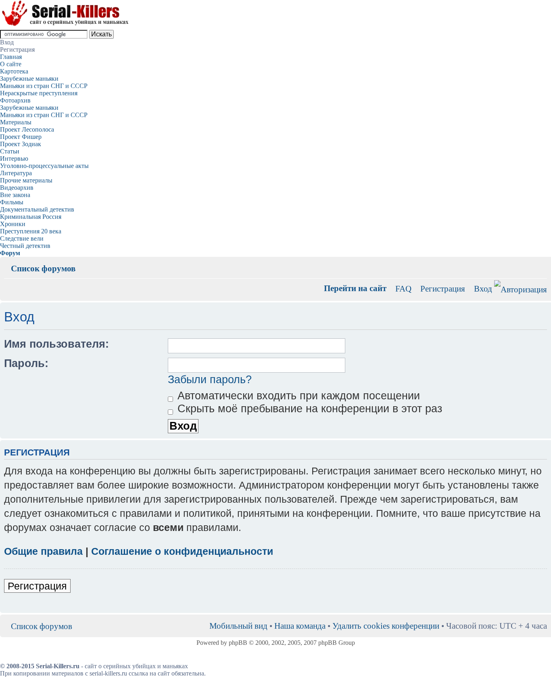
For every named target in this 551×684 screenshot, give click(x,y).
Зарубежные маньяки (29, 78)
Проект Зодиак (20, 144)
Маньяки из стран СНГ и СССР (44, 85)
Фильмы (11, 202)
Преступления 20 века (30, 231)
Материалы (15, 122)
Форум (10, 253)
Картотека (14, 71)
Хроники (12, 223)
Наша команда (300, 625)
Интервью (14, 158)
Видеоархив (16, 187)
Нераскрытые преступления (38, 93)
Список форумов (43, 268)
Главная (11, 56)
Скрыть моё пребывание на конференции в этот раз (308, 409)
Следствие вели (22, 238)
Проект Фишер (21, 136)
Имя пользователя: (56, 344)
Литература (16, 173)
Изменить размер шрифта (541, 262)
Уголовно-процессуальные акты (44, 165)
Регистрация (442, 288)
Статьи (9, 151)
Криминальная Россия (30, 216)
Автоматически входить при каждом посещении (297, 396)
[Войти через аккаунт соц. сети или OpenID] (520, 288)
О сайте (10, 64)
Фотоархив (15, 100)
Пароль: (26, 363)
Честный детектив (25, 245)
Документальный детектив (37, 209)
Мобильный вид (528, 262)
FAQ (403, 288)
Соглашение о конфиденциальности (182, 551)
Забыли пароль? (210, 379)
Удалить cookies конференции (385, 625)
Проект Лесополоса (27, 129)
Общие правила (43, 551)
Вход (483, 288)
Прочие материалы (26, 180)
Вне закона (15, 194)
